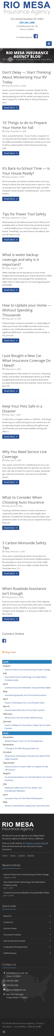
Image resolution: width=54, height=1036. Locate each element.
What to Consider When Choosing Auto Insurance (23, 500)
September (9, 762)
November (8, 744)
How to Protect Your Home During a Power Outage (27, 669)
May (5, 691)
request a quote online (35, 843)
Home (5, 855)
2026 (5, 661)
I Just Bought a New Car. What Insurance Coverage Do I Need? (26, 360)
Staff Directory (9, 953)
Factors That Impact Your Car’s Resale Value (24, 702)
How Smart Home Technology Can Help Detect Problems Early (24, 885)
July (5, 673)
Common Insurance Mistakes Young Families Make (28, 687)
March (6, 706)
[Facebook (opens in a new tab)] (36, 36)
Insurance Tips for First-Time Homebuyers (24, 798)
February (7, 713)
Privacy (39, 1023)
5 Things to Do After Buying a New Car (22, 748)
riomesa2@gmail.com (16, 989)
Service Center (10, 928)
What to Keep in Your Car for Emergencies (24, 741)
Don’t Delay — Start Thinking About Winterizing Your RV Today (26, 77)
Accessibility (20, 1026)
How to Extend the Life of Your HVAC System (25, 710)
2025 (5, 733)
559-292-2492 (12, 985)
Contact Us (8, 922)
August (6, 665)
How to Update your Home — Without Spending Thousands (26, 310)
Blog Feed (10, 652)
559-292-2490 (12, 980)
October (7, 752)
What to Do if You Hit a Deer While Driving (23, 717)
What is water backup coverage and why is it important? (20, 259)
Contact (21, 855)
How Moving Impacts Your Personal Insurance (25, 695)
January (7, 721)
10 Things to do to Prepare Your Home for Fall (24, 125)
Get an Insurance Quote (14, 940)
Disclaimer (7, 1026)
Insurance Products (12, 934)
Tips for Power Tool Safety (24, 214)
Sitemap (30, 855)
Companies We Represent (15, 947)
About (12, 855)
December (8, 737)
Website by (34, 1026)
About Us (7, 916)
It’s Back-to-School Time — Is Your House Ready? (26, 171)
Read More (9, 107)
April (5, 699)
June (5, 683)
